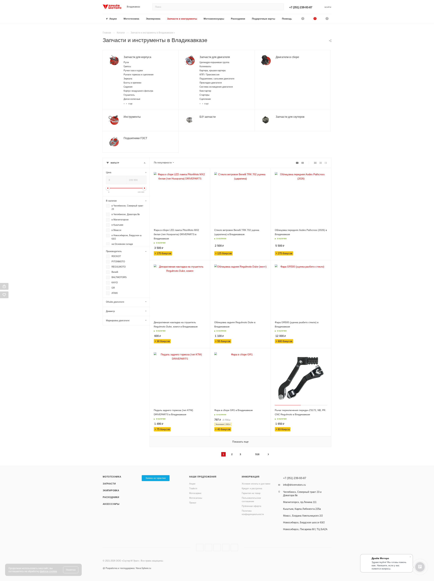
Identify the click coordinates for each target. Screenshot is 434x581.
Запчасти (109, 483)
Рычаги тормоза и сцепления (138, 74)
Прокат (192, 502)
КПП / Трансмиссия (209, 74)
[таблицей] (325, 163)
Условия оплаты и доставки (256, 483)
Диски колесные (132, 99)
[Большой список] (302, 163)
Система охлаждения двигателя (216, 86)
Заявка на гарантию (155, 478)
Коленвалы (205, 66)
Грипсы (127, 66)
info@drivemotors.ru (294, 484)
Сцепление (205, 99)
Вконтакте (199, 547)
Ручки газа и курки (133, 70)
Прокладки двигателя (211, 82)
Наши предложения (202, 476)
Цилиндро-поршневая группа (214, 62)
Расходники (111, 497)
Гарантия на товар (251, 493)
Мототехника (112, 476)
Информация (250, 476)
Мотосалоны (195, 498)
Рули (126, 62)
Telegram (208, 547)
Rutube (217, 547)
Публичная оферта (251, 506)
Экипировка (111, 490)
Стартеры (204, 95)
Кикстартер (205, 91)
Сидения (128, 86)
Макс (234, 547)
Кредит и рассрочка (252, 488)
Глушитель (129, 95)
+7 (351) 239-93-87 (300, 7)
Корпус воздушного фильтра (138, 91)
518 (257, 454)
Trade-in (193, 488)
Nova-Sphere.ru (143, 568)
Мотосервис (195, 493)
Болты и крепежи (132, 82)
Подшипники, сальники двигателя (217, 78)
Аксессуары (111, 504)
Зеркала (128, 78)
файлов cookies (48, 571)
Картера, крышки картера (212, 70)
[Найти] (279, 6)
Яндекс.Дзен (225, 547)
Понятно (71, 569)
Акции (192, 483)
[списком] (320, 163)
